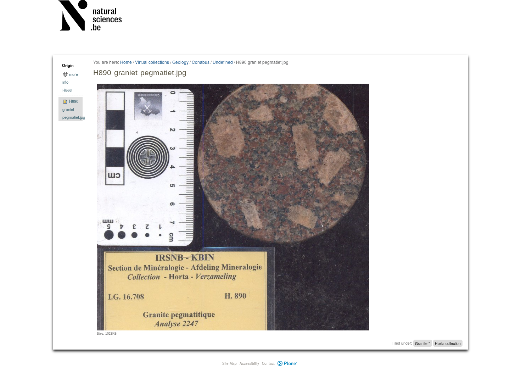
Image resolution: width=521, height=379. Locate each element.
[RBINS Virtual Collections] (94, 16)
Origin (68, 65)
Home (126, 62)
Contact (268, 363)
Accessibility (249, 363)
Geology (180, 62)
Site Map (229, 363)
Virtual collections (152, 62)
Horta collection (448, 343)
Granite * (422, 343)
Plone (287, 363)
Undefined (223, 62)
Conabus (200, 62)
